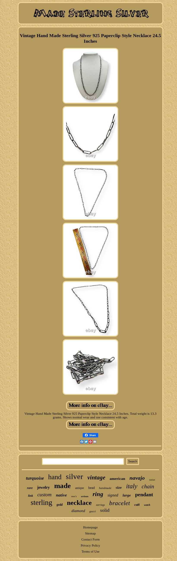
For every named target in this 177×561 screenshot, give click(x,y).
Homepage (90, 527)
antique (79, 488)
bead (91, 488)
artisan (84, 496)
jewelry (43, 487)
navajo (137, 478)
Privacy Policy (90, 545)
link (30, 495)
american (117, 478)
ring (98, 494)
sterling (41, 502)
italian (152, 480)
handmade (105, 488)
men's (74, 496)
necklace (79, 502)
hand (55, 477)
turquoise (35, 478)
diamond (78, 511)
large (127, 495)
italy (131, 486)
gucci (92, 511)
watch (147, 504)
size (119, 487)
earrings (100, 504)
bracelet (119, 503)
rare (30, 488)
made (62, 486)
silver (74, 476)
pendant (144, 494)
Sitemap (90, 533)
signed (112, 495)
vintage (96, 477)
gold (60, 504)
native (61, 495)
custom (44, 494)
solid (104, 510)
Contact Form (90, 539)
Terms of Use (91, 551)
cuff (137, 504)
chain (148, 486)
